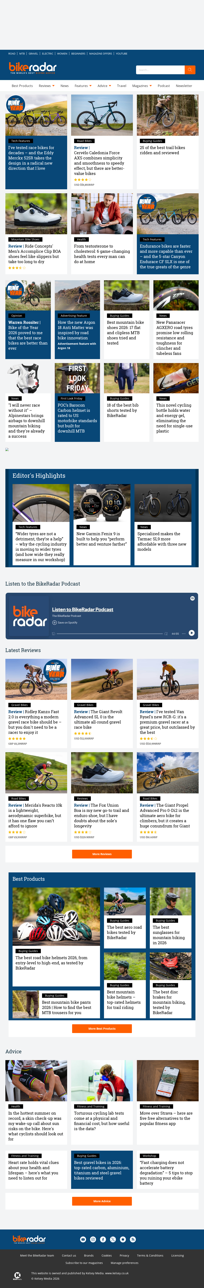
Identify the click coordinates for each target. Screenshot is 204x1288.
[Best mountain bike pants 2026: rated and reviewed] (26, 1004)
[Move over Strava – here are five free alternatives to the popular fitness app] (168, 1080)
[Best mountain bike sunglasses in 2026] (171, 901)
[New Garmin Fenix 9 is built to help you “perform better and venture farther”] (102, 503)
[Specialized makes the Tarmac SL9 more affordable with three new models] (162, 503)
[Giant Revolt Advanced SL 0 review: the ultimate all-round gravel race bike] (102, 679)
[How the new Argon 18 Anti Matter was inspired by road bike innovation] (77, 295)
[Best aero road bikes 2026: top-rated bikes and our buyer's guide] (125, 901)
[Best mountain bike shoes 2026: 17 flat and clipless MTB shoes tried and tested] (126, 295)
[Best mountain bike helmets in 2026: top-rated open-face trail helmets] (125, 966)
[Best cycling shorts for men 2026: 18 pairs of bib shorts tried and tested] (126, 378)
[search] (190, 69)
